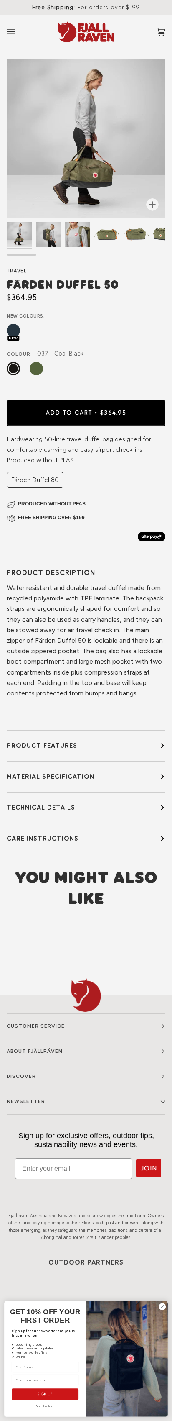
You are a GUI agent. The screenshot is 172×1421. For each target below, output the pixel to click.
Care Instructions (42, 838)
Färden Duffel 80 (35, 480)
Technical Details (41, 807)
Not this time (45, 1406)
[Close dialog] (162, 1307)
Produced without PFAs (52, 504)
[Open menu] (19, 32)
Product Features (42, 745)
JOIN (148, 1168)
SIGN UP (45, 1394)
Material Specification (50, 776)
